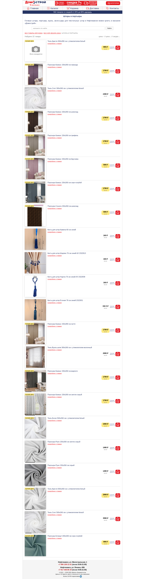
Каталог (54, 8)
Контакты (114, 8)
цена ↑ (101, 37)
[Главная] (35, 2)
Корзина (74, 8)
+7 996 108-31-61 (65, 564)
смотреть (88, 12)
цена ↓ (108, 37)
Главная (34, 8)
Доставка (94, 8)
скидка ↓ (116, 37)
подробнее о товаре (55, 43)
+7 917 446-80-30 (65, 570)
